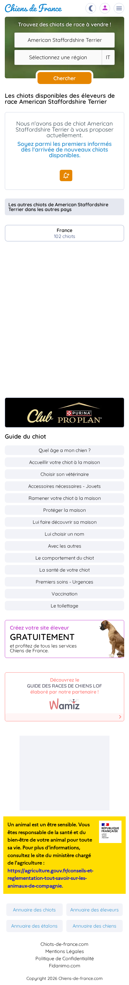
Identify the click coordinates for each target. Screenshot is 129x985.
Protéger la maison (64, 510)
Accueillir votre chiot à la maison (64, 462)
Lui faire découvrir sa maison (65, 522)
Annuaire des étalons (34, 926)
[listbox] (108, 57)
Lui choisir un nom (64, 534)
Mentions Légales (64, 951)
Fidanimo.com (64, 966)
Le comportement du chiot (64, 558)
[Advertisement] (64, 322)
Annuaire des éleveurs (94, 910)
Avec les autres (64, 546)
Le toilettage (64, 606)
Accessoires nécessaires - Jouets (64, 486)
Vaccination (64, 594)
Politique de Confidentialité (64, 958)
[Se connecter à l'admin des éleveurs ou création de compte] (105, 8)
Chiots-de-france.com (64, 944)
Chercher (64, 78)
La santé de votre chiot (64, 570)
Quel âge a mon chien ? (65, 450)
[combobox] (64, 40)
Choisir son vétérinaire (64, 474)
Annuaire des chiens (94, 926)
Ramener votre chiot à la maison (64, 498)
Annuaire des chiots (34, 910)
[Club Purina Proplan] (64, 412)
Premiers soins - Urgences (64, 582)
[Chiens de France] (33, 8)
